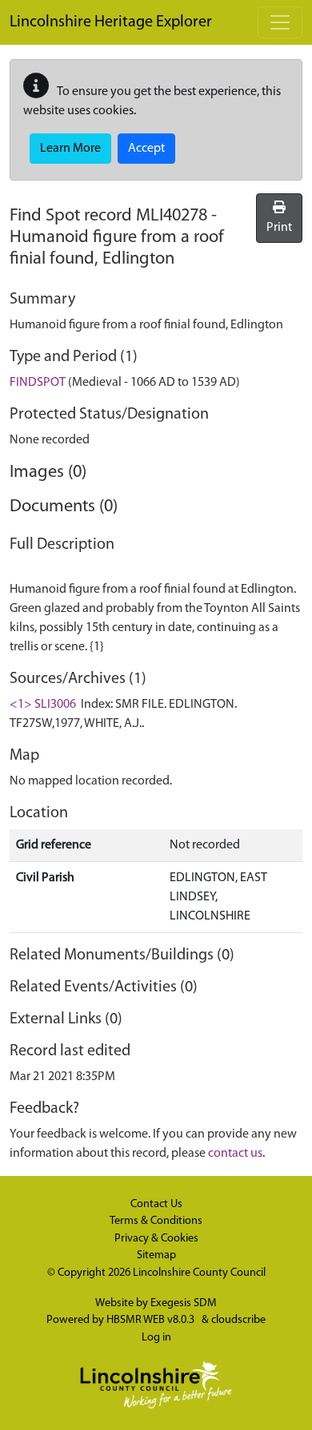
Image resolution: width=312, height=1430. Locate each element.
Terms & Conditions (156, 1221)
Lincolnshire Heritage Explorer (111, 22)
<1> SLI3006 (43, 704)
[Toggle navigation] (280, 22)
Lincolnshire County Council (199, 1273)
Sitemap (156, 1255)
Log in (156, 1338)
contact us (235, 1153)
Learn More (70, 148)
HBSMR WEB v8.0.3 (151, 1320)
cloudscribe (238, 1320)
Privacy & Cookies (156, 1239)
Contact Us (156, 1204)
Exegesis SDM (183, 1303)
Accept (146, 148)
